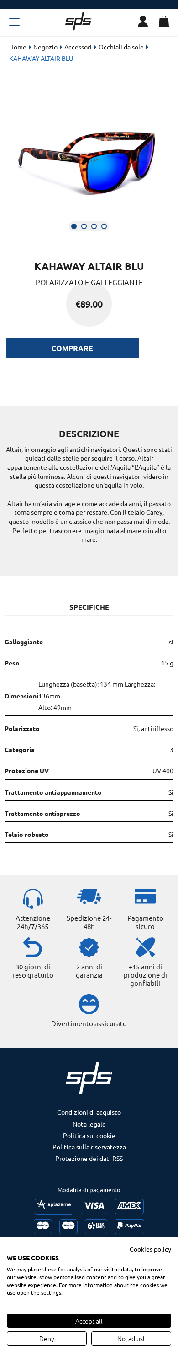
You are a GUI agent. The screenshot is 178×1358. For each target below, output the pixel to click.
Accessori (78, 47)
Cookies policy (150, 1249)
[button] (74, 226)
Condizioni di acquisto (89, 1112)
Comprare (72, 348)
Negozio (45, 47)
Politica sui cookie (89, 1135)
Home (17, 47)
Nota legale (89, 1124)
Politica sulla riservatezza (89, 1147)
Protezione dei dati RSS (89, 1158)
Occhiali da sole (121, 47)
